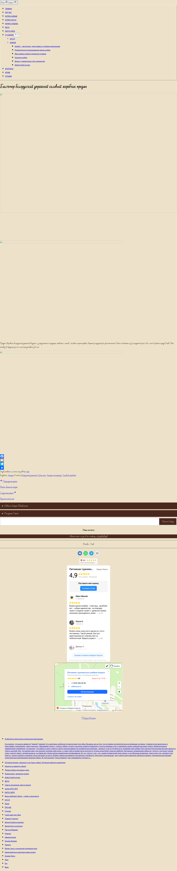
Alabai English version (22, 65)
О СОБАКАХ (9, 35)
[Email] (88, 460)
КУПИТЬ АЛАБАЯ (11, 16)
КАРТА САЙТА (10, 31)
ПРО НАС (8, 12)
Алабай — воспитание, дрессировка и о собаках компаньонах (37, 46)
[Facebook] (88, 456)
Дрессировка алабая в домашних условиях (30, 54)
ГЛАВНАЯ (8, 8)
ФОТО (7, 27)
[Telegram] (88, 464)
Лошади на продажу (54, 475)
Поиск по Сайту (168, 521)
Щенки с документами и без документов (30, 61)
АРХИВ (7, 72)
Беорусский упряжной (29, 475)
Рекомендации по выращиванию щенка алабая (32, 50)
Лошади (10, 475)
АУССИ (12, 39)
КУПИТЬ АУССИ (10, 20)
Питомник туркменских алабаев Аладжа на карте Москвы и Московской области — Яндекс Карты (89, 660)
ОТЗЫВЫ (8, 76)
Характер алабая (21, 57)
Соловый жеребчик (69, 475)
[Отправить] (88, 468)
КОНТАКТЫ (9, 69)
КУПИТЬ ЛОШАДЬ (11, 23)
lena (27, 471)
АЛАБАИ (13, 42)
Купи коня (42, 475)
